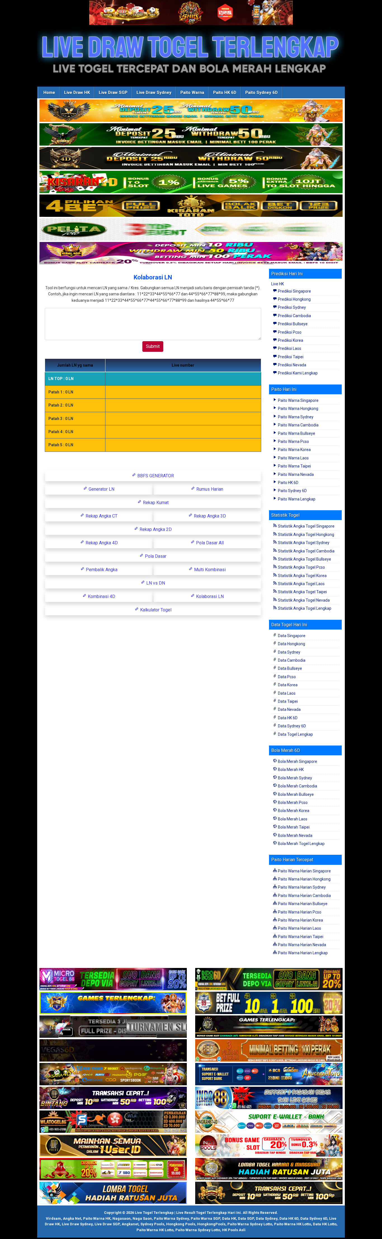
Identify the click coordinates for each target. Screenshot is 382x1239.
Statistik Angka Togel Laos (301, 583)
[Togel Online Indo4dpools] (113, 1193)
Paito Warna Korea (294, 449)
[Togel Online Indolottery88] (269, 1098)
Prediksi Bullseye (292, 324)
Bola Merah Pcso (292, 802)
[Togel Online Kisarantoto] (191, 206)
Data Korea (287, 685)
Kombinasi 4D (101, 596)
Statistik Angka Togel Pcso (301, 567)
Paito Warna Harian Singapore (304, 871)
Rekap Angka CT (100, 516)
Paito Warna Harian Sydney (301, 887)
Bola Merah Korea (293, 810)
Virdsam (53, 1218)
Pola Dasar (155, 556)
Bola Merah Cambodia (297, 786)
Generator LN (101, 489)
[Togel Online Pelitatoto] (191, 229)
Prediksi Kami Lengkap (297, 373)
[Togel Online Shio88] (269, 1169)
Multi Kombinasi (209, 569)
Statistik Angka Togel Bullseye (304, 559)
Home (49, 92)
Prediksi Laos (289, 348)
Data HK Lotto (324, 1224)
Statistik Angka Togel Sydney (303, 542)
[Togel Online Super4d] (191, 158)
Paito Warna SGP (205, 1218)
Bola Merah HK (290, 769)
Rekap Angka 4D (101, 542)
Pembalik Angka (101, 569)
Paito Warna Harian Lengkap (302, 953)
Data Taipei (287, 701)
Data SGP (246, 1218)
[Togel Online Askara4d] (113, 1074)
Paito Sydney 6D (261, 92)
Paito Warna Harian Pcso (299, 912)
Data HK (229, 1218)
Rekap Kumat (155, 502)
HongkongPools (211, 1224)
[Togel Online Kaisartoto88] (113, 1169)
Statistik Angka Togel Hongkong (305, 534)
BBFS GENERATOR (155, 475)
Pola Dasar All (209, 542)
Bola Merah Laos (292, 819)
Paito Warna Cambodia (298, 425)
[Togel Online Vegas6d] (113, 1050)
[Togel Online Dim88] (191, 134)
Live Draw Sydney (153, 92)
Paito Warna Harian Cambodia (304, 895)
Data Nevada (289, 709)
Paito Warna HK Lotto (292, 1224)
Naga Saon (142, 1218)
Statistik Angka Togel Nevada (303, 600)
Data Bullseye (289, 668)
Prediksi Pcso (289, 332)
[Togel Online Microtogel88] (113, 979)
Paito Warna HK (96, 1218)
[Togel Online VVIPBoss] (191, 111)
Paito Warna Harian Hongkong (304, 879)
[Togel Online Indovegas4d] (269, 1193)
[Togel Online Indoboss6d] (269, 979)
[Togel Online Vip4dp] (269, 1027)
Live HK (277, 284)
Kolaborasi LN (153, 277)
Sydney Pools (152, 1224)
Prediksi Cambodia (294, 316)
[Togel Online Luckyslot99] (269, 1003)
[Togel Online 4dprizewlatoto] (113, 1145)
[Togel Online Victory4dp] (113, 1003)
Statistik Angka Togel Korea (302, 575)
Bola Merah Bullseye (295, 794)
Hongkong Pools (180, 1224)
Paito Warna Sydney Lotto (249, 1224)
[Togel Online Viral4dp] (191, 253)
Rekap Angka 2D (155, 529)
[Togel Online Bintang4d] (113, 1098)
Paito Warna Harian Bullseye (302, 903)
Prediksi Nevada (291, 365)
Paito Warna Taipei (294, 466)
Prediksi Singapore (294, 291)
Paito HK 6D (224, 92)
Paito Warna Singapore (298, 400)
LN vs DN (155, 583)
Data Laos (286, 693)
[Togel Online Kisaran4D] (191, 182)
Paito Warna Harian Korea (300, 920)
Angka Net (72, 1218)
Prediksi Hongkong (294, 299)
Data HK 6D (287, 718)
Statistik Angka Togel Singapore (305, 526)
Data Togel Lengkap (295, 734)
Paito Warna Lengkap (296, 499)
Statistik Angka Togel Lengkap (304, 608)
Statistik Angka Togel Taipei (302, 592)
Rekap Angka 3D (209, 516)
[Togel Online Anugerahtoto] (269, 1074)
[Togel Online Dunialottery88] (269, 1050)
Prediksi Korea (290, 340)
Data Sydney (288, 652)
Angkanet (130, 1224)
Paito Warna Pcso (293, 441)
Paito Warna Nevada (295, 474)
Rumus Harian (209, 489)
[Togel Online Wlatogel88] (113, 1122)
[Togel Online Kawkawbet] (113, 1027)
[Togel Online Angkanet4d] (269, 1122)
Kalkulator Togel (155, 610)
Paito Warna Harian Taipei (300, 936)
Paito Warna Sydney (295, 417)
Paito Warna (192, 92)
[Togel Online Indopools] (269, 1145)
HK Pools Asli (234, 1230)
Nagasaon (121, 1218)
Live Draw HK (77, 92)
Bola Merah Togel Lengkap (301, 843)
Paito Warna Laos (293, 458)
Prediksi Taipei (290, 357)
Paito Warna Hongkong (297, 408)
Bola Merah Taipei (293, 827)
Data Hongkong (291, 644)
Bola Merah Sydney (294, 778)
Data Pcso (286, 677)
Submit (153, 346)
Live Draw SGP (113, 92)
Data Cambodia (291, 660)
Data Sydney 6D (291, 726)
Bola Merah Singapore (297, 761)
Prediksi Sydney (291, 307)
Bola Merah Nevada (294, 835)
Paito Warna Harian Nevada (301, 945)
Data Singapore (291, 635)
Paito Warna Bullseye (296, 433)
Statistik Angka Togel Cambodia (305, 551)
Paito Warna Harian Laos (299, 928)
